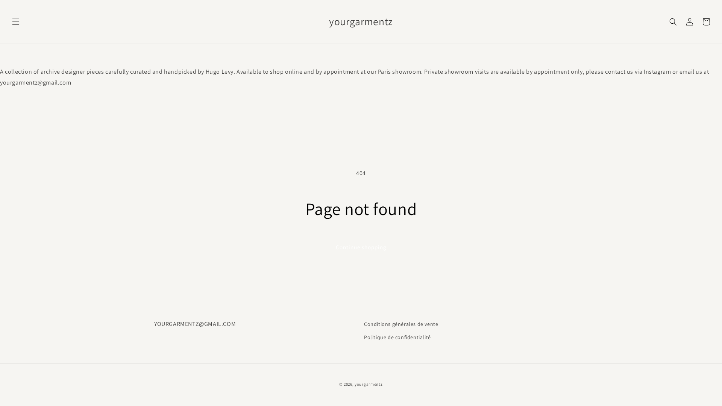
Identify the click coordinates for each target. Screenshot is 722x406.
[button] (16, 22)
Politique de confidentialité (397, 337)
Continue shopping (361, 247)
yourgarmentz (368, 384)
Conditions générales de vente (401, 324)
